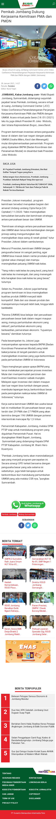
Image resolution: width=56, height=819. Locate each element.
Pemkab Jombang (9, 514)
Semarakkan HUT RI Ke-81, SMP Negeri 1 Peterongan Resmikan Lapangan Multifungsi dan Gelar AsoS (41, 562)
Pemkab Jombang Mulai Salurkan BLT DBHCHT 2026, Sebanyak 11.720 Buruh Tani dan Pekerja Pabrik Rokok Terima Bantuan (28, 187)
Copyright (34, 794)
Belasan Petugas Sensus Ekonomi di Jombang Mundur (29, 697)
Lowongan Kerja (38, 782)
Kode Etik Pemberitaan (14, 789)
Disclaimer (34, 798)
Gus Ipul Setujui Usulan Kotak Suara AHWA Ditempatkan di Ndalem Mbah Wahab (32, 752)
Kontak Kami (35, 778)
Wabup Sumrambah (27, 514)
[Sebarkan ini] (37, 86)
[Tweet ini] (44, 86)
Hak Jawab (8, 794)
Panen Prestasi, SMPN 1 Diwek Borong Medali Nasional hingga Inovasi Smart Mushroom (39, 608)
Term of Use (8, 798)
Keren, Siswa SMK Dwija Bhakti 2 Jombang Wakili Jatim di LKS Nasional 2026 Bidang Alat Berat (13, 632)
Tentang (6, 773)
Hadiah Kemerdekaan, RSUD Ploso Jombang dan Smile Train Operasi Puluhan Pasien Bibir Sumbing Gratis (14, 585)
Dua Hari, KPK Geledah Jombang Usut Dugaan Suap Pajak (29, 711)
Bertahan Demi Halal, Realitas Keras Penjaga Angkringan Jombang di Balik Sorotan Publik (33, 725)
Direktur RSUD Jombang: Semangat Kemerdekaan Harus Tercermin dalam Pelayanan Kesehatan (41, 585)
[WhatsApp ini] (51, 86)
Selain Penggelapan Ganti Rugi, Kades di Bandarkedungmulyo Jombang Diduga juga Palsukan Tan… (32, 740)
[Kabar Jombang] (28, 4)
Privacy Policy (10, 803)
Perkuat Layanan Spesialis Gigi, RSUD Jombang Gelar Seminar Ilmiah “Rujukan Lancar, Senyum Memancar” (41, 632)
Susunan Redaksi (11, 778)
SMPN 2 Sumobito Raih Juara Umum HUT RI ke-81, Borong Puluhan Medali (13, 562)
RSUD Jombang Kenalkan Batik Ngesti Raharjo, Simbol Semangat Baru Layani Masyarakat (13, 608)
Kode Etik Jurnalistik (40, 789)
